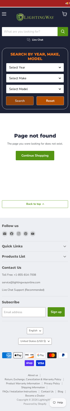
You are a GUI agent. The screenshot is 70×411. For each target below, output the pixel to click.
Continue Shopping (35, 155)
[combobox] (35, 67)
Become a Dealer (35, 395)
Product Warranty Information (23, 383)
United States (33, 341)
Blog (60, 391)
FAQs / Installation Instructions (20, 391)
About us (33, 375)
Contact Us (47, 391)
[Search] (63, 31)
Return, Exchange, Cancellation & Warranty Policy (33, 379)
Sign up (56, 312)
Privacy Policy (52, 383)
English (33, 330)
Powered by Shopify (35, 404)
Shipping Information (33, 387)
